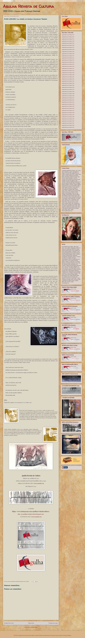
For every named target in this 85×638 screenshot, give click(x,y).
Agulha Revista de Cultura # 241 (68, 76)
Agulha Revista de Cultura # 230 (68, 53)
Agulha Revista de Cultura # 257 (68, 110)
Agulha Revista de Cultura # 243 (68, 81)
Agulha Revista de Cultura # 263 (68, 123)
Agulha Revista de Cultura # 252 (68, 100)
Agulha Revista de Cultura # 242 (68, 79)
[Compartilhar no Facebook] (36, 581)
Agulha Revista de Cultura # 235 (68, 64)
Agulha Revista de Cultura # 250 (68, 95)
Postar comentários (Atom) (32, 627)
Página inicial (31, 623)
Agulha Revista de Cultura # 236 (68, 66)
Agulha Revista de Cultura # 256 (68, 108)
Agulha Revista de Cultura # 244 (68, 83)
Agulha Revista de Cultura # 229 (68, 51)
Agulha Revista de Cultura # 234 (68, 62)
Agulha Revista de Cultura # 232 (68, 58)
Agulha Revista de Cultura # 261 (68, 118)
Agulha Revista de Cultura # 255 (68, 106)
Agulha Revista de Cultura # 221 (68, 34)
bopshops (60, 635)
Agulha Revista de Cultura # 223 (68, 39)
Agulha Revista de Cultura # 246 (68, 87)
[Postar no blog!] (33, 581)
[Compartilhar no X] (34, 581)
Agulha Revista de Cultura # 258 (68, 112)
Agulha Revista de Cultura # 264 (68, 125)
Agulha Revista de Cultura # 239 (68, 72)
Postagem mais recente (9, 623)
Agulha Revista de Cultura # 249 (68, 93)
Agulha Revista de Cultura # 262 (68, 121)
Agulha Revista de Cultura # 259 (68, 114)
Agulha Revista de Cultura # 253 (68, 102)
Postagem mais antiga (53, 623)
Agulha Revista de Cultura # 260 (68, 116)
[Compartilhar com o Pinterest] (37, 581)
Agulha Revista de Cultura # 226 (68, 45)
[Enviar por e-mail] (32, 581)
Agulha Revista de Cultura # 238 (68, 70)
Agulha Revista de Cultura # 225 (68, 43)
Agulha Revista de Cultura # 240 (68, 74)
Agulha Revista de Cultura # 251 (68, 97)
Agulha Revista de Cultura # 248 (68, 91)
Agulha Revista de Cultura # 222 (68, 36)
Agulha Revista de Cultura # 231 (68, 55)
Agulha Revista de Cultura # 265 (68, 127)
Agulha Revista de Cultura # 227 (68, 47)
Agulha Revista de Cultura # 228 (68, 49)
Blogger (69, 635)
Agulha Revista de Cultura (28, 6)
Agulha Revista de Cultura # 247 (68, 89)
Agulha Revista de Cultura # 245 (68, 85)
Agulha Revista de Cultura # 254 (68, 104)
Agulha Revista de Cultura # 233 (68, 60)
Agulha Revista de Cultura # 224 (68, 41)
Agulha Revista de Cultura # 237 (68, 68)
